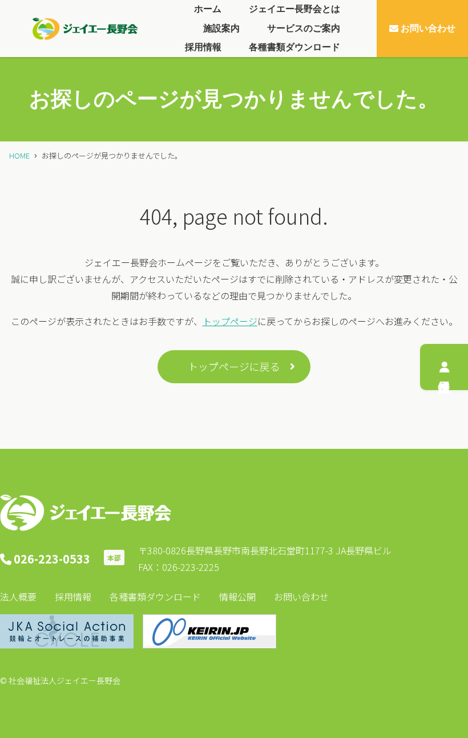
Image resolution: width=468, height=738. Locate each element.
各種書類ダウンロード (155, 596)
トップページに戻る (234, 366)
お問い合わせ (301, 596)
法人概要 (18, 596)
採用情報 (73, 596)
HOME (19, 155)
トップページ (230, 321)
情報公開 (237, 596)
